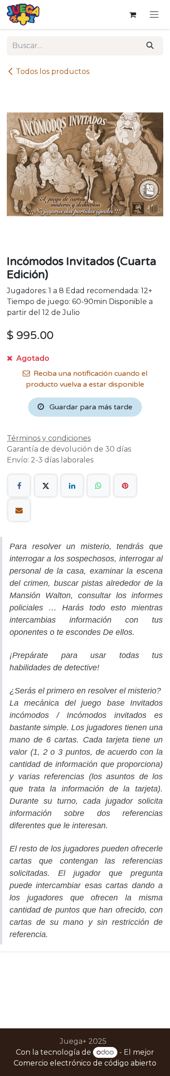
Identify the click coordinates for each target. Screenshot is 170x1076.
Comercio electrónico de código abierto (85, 1063)
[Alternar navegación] (154, 14)
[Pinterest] (125, 485)
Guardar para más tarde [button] (90, 407)
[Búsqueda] (150, 45)
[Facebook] (19, 485)
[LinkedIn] (72, 485)
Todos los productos (52, 71)
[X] (46, 485)
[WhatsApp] (98, 485)
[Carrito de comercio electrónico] (132, 14)
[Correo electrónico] (19, 510)
